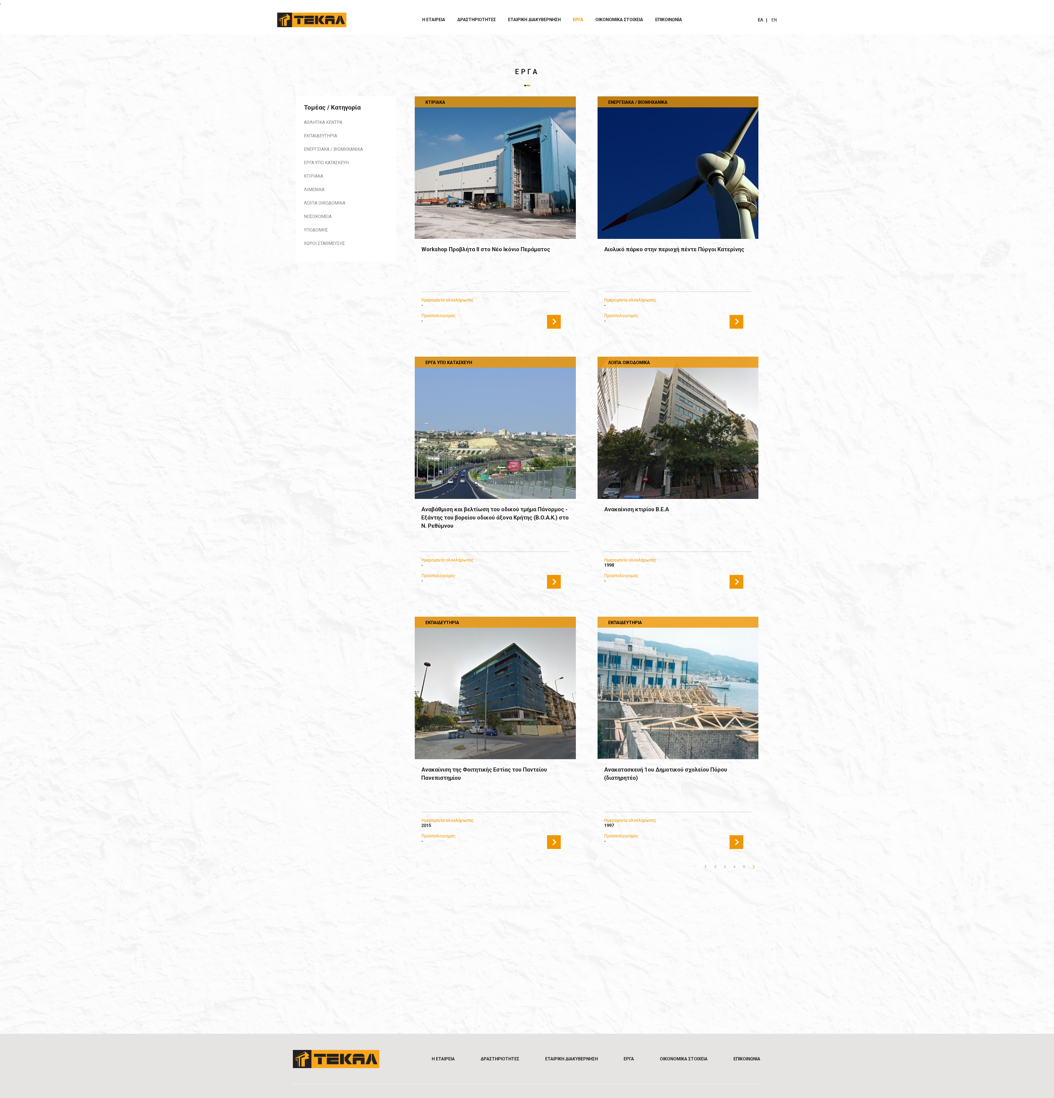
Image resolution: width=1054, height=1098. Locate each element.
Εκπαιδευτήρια (320, 135)
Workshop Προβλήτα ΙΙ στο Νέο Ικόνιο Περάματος (485, 249)
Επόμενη (753, 866)
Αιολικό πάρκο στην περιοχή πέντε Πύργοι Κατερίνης (674, 249)
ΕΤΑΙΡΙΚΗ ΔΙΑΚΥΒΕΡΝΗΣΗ (534, 19)
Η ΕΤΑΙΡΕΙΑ (433, 19)
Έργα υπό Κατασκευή (326, 162)
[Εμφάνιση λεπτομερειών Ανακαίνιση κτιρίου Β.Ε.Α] (678, 428)
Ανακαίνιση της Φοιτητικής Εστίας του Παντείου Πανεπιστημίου (484, 773)
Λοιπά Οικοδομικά (324, 203)
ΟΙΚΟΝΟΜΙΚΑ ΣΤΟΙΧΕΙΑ (619, 19)
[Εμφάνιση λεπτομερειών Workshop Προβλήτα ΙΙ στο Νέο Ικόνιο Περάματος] (495, 167)
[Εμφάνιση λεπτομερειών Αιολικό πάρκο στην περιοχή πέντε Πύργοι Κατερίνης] (678, 167)
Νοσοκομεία (318, 216)
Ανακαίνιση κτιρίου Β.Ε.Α (636, 509)
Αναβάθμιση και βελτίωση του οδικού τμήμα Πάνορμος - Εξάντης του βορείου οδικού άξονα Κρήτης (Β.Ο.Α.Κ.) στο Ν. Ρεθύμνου (495, 517)
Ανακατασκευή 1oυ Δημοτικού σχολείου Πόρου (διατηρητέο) (665, 773)
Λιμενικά (314, 189)
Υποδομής (316, 230)
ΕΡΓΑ (578, 19)
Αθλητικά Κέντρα (323, 122)
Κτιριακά (313, 176)
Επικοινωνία (668, 19)
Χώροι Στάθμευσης (324, 243)
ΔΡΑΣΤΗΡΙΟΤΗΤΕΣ (476, 19)
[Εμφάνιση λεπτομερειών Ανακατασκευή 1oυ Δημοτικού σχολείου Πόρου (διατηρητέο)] (678, 688)
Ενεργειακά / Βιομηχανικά (333, 149)
